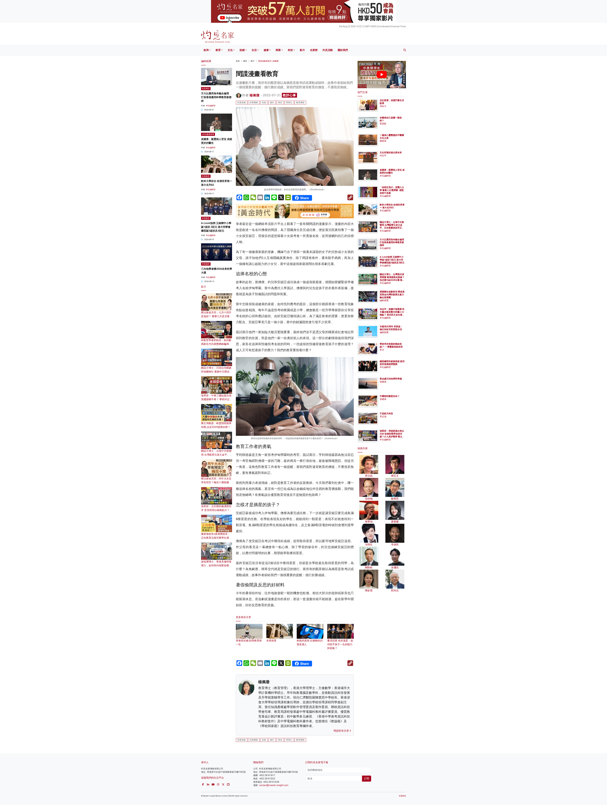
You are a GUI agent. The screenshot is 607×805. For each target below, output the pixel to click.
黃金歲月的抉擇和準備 (391, 378)
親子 (252, 61)
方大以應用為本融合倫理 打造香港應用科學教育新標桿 (216, 97)
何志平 (383, 155)
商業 (278, 50)
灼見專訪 (206, 88)
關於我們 (343, 50)
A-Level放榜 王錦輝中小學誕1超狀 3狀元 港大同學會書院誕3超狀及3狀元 (216, 227)
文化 (230, 50)
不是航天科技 (386, 413)
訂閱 (366, 778)
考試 (280, 102)
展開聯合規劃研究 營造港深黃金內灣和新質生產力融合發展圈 (392, 294)
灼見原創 (242, 102)
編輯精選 (384, 300)
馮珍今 (383, 106)
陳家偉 (383, 141)
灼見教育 (206, 176)
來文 (382, 349)
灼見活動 (328, 50)
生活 (254, 50)
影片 (302, 50)
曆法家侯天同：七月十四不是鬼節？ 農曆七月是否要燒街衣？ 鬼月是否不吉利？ (216, 316)
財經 (242, 50)
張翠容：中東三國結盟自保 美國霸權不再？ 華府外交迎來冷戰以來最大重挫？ (216, 399)
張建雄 (383, 381)
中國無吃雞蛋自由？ (390, 396)
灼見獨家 (254, 102)
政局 (206, 50)
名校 (264, 102)
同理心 (289, 102)
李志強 (383, 416)
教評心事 (289, 95)
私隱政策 (402, 796)
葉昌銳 (383, 123)
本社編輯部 (210, 106)
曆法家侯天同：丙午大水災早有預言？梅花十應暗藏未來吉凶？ (216, 482)
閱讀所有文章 (341, 730)
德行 (272, 102)
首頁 (238, 61)
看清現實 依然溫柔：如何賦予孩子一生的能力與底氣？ (340, 644)
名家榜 (314, 50)
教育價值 (300, 102)
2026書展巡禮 (208, 134)
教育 (218, 50)
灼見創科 (206, 264)
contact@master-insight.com (273, 785)
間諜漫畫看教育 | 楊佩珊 (268, 61)
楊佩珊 (255, 95)
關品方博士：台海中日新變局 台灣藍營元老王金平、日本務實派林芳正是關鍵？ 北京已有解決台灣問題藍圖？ (392, 228)
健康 (266, 50)
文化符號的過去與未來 (391, 152)
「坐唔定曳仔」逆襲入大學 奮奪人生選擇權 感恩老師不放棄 (392, 190)
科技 (290, 50)
